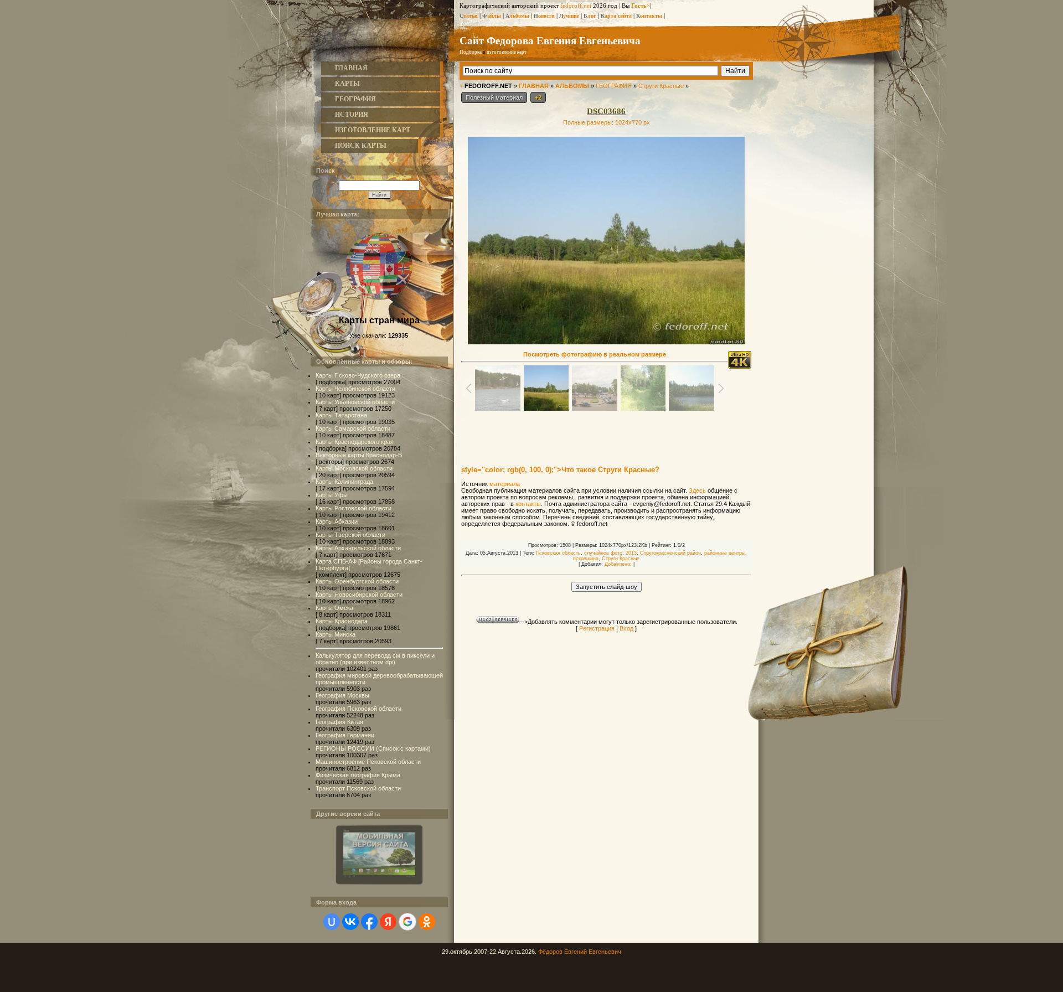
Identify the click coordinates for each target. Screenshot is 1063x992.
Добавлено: (618, 564)
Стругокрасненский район (670, 553)
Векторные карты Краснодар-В (359, 455)
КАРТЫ (347, 83)
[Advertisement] (606, 433)
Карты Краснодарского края (355, 441)
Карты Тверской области (350, 534)
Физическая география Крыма (358, 775)
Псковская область (558, 553)
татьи (469, 16)
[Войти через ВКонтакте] (350, 921)
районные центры (724, 553)
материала (504, 483)
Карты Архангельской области (358, 548)
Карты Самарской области (353, 428)
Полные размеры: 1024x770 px (606, 122)
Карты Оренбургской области (357, 581)
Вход (626, 628)
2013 (631, 553)
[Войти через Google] (407, 922)
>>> (540, 52)
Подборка (471, 52)
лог (590, 16)
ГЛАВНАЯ (351, 68)
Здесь (697, 490)
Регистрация (597, 628)
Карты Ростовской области (353, 508)
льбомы (517, 16)
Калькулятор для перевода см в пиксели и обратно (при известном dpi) (375, 658)
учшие (569, 16)
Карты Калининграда (344, 481)
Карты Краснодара (342, 621)
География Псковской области (358, 708)
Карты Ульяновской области (355, 402)
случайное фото (603, 553)
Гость (639, 5)
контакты (528, 503)
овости (544, 16)
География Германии (345, 735)
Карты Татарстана (341, 415)
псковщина (585, 558)
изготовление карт (507, 52)
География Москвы (342, 695)
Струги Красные (661, 85)
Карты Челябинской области (355, 388)
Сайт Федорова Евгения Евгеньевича (550, 40)
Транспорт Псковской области (358, 788)
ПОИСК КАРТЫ (360, 145)
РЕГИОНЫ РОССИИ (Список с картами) (373, 748)
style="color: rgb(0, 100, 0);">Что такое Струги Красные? (560, 470)
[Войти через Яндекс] (388, 921)
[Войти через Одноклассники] (427, 921)
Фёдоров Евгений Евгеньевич (579, 951)
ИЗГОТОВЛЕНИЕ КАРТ (372, 130)
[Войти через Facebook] (369, 921)
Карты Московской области (354, 468)
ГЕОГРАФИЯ (355, 99)
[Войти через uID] (331, 921)
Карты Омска (334, 607)
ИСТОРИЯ (351, 114)
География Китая (339, 722)
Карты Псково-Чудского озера (358, 375)
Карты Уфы (332, 495)
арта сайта (616, 16)
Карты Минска (335, 634)
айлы (491, 16)
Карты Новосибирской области (359, 594)
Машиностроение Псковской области (368, 761)
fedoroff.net (575, 5)
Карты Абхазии (337, 521)
